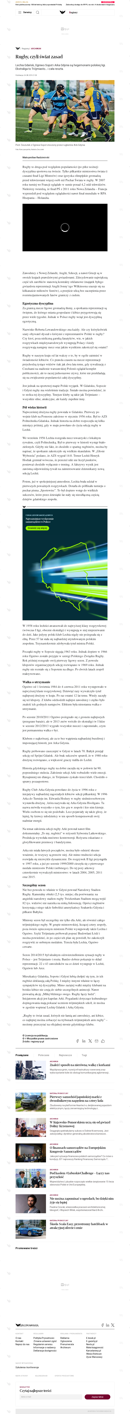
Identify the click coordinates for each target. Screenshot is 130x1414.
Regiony (25, 49)
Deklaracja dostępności (44, 1350)
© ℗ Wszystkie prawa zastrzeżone (40, 1038)
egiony (73, 12)
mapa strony (22, 1376)
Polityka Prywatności (43, 1338)
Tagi (84, 1055)
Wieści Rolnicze (94, 1354)
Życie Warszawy (94, 1357)
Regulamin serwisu (42, 1344)
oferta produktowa (64, 1376)
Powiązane (22, 1055)
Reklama (64, 1338)
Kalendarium (41, 1376)
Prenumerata (67, 1344)
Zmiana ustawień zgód (44, 1341)
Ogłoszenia (66, 1341)
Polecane (43, 1055)
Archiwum (36, 49)
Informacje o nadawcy (44, 1347)
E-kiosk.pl (91, 1338)
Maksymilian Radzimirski (36, 157)
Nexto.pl (90, 1344)
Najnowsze (65, 1055)
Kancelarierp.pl (93, 1350)
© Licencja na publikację (35, 1035)
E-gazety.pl (91, 1341)
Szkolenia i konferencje (27, 1367)
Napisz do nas (22, 1344)
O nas (18, 1338)
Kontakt (19, 1341)
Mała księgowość (94, 1347)
